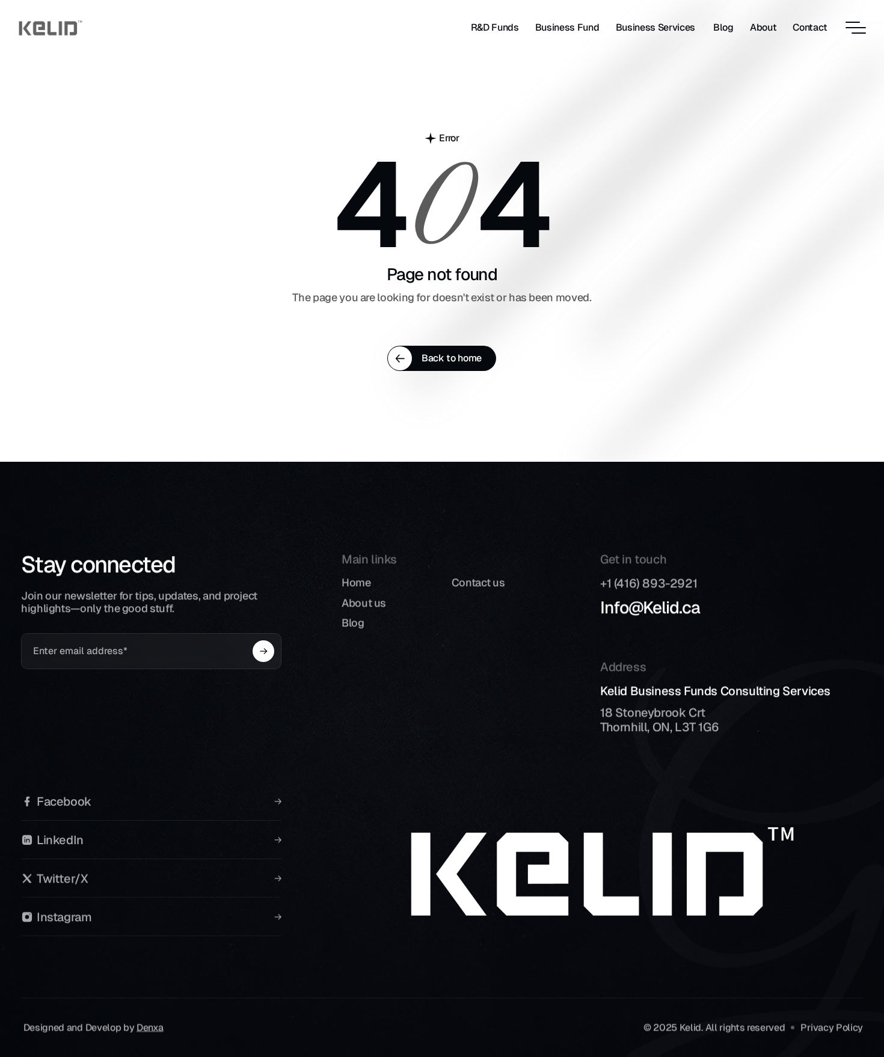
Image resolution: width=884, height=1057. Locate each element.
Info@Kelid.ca (649, 607)
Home (356, 582)
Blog (353, 623)
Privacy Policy (831, 1027)
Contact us (478, 582)
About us (364, 602)
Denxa (150, 1027)
